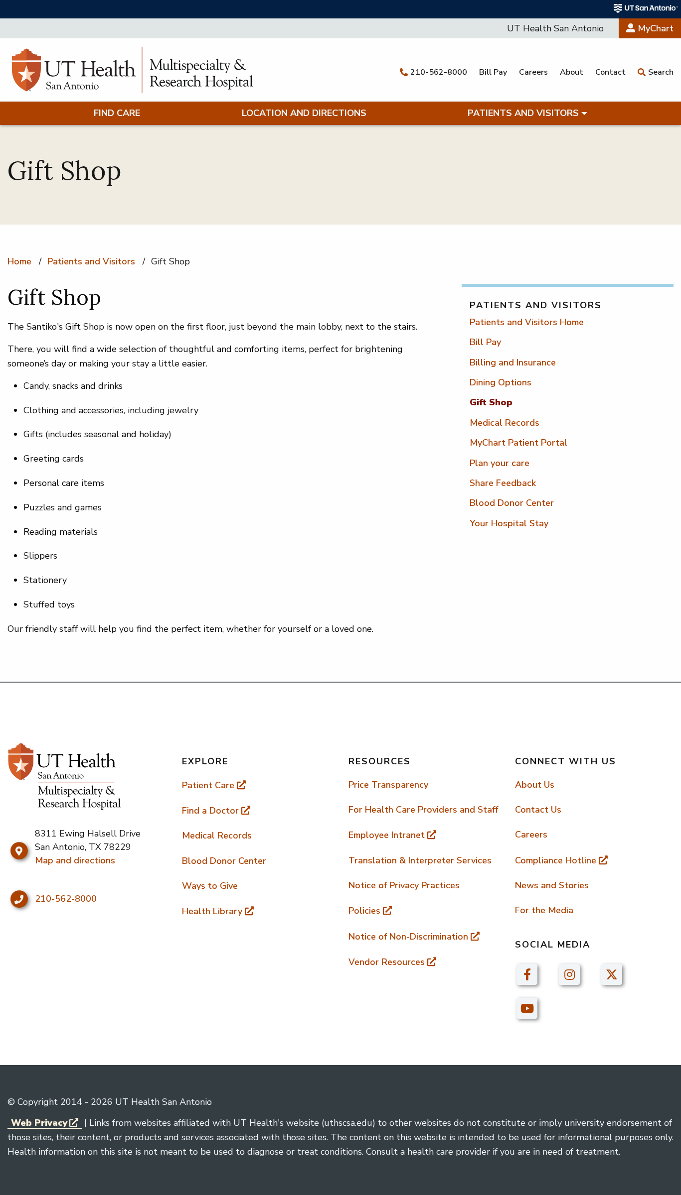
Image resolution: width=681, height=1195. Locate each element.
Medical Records (504, 423)
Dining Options (500, 382)
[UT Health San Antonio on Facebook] (527, 974)
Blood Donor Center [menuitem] (224, 861)
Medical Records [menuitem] (217, 835)
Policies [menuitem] (364, 911)
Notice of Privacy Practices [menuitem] (404, 885)
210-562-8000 (66, 899)
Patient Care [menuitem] (208, 785)
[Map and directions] (18, 851)
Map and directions (75, 860)
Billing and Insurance (513, 362)
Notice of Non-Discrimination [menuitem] (408, 937)
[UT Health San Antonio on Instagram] (569, 974)
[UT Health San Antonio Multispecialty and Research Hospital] (132, 70)
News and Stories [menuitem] (552, 885)
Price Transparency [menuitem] (388, 785)
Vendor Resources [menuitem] (386, 962)
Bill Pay (485, 342)
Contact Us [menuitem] (538, 810)
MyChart (654, 28)
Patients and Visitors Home (527, 322)
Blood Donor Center (512, 503)
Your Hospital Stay (509, 523)
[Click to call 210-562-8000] (18, 899)
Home (19, 261)
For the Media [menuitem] (544, 910)
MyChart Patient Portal (518, 443)
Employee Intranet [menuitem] (386, 835)
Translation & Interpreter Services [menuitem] (420, 860)
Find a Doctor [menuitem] (210, 811)
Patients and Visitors (523, 113)
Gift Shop (491, 402)
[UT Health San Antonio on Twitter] (612, 974)
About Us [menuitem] (534, 785)
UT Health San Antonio (555, 28)
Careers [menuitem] (531, 834)
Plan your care (499, 463)
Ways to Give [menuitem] (210, 886)
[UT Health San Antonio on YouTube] (527, 1008)
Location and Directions (304, 113)
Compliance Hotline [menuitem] (555, 860)
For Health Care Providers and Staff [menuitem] (423, 810)
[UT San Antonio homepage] (646, 8)
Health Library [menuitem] (212, 911)
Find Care (117, 113)
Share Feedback (503, 483)
